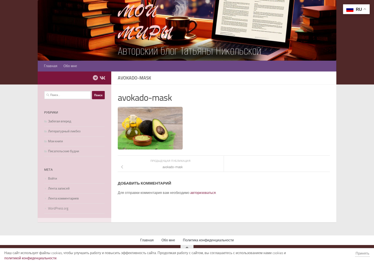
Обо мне (70, 66)
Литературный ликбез (64, 131)
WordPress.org (58, 208)
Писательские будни (63, 151)
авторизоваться (203, 193)
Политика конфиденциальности (208, 240)
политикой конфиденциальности (30, 258)
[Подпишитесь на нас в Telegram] (95, 77)
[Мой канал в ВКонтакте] (102, 77)
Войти (52, 178)
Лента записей (58, 188)
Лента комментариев (63, 198)
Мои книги (55, 141)
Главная (50, 66)
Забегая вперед (59, 121)
